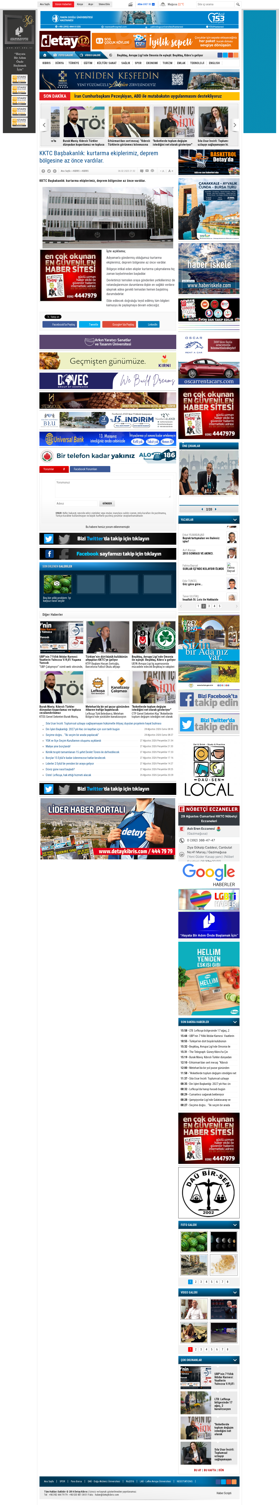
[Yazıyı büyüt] (170, 171)
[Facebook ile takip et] (220, 55)
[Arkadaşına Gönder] (147, 171)
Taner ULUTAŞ (200, 594)
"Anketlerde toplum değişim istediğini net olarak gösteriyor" (160, 142)
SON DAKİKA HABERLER (195, 1022)
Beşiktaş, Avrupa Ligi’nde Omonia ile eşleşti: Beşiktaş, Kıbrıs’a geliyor (205, 1049)
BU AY (197, 1470)
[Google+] (55, 171)
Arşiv (90, 4)
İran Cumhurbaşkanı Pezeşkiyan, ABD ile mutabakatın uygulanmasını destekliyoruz (148, 96)
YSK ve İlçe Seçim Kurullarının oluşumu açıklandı (73, 740)
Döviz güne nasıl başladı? (60, 769)
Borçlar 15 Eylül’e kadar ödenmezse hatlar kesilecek (75, 757)
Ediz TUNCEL (192, 577)
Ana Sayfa (45, 4)
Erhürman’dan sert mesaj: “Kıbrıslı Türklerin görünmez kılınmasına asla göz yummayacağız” (117, 142)
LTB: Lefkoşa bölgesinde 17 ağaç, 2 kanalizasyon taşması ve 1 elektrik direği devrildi (208, 1033)
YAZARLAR (187, 519)
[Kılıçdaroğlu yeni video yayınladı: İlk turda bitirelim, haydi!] (224, 1309)
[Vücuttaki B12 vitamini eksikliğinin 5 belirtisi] (224, 1265)
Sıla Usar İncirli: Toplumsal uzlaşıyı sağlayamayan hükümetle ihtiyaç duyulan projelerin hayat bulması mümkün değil (206, 142)
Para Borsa (76, 1481)
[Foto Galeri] (64, 55)
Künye (80, 4)
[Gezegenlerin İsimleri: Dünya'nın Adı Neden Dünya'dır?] (224, 1241)
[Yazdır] (152, 171)
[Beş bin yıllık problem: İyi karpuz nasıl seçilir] (194, 1241)
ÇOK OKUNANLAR (191, 1360)
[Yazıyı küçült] (161, 171)
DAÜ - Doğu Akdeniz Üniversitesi (104, 1481)
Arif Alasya (198, 546)
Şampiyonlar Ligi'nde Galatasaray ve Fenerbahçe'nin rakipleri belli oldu (206, 1102)
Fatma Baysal (203, 562)
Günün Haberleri (63, 4)
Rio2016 (130, 1481)
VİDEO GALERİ (189, 1292)
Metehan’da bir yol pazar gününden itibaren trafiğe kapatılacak (205, 1070)
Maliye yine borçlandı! (58, 746)
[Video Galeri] (90, 55)
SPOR (62, 1481)
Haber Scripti (224, 1493)
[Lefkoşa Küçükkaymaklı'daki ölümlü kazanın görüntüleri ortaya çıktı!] (224, 1332)
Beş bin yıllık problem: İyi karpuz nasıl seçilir (57, 599)
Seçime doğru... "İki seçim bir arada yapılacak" (72, 735)
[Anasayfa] (45, 55)
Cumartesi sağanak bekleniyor (202, 1094)
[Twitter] (49, 171)
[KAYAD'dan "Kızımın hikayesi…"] (194, 1332)
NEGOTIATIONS (184, 1481)
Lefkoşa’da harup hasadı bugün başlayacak (203, 1091)
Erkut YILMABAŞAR (201, 533)
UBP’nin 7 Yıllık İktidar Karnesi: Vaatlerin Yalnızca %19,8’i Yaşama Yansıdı (207, 1038)
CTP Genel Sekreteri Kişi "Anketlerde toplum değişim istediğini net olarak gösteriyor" (152, 711)
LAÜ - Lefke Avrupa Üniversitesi (155, 1481)
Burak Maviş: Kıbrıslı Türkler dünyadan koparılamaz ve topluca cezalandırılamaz (71, 142)
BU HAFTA (210, 1470)
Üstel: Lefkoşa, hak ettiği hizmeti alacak (68, 775)
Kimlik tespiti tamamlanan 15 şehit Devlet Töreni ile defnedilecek (82, 752)
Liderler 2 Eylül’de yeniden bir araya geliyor (70, 763)
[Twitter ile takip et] (225, 55)
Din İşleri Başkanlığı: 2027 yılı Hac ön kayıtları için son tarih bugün (83, 729)
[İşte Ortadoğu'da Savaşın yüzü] (194, 1265)
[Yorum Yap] (142, 171)
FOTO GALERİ (189, 1225)
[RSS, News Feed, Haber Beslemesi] (235, 55)
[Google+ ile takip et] (230, 55)
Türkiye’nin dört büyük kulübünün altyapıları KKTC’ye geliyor (203, 1044)
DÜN (221, 1470)
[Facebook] (43, 171)
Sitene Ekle (104, 4)
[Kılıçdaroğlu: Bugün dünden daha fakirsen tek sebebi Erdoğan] (194, 1309)
